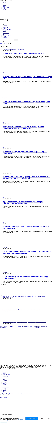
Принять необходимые (46, 418)
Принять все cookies (31, 418)
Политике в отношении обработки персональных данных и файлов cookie (11, 421)
